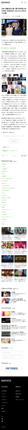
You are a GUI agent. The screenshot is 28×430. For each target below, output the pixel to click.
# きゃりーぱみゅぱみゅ (7, 178)
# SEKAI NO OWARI (6, 197)
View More (14, 141)
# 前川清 (3, 212)
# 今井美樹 (3, 169)
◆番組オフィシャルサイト (10, 150)
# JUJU (3, 193)
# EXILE (3, 173)
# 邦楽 (2, 224)
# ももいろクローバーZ (6, 217)
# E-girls (3, 166)
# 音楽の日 (3, 164)
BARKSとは (18, 390)
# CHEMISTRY (4, 181)
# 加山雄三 (3, 176)
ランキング (3, 396)
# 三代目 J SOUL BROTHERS (8, 188)
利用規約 (17, 396)
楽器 (2, 408)
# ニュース (3, 221)
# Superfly (4, 195)
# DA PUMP (4, 200)
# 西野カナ (3, 202)
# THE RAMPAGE (5, 185)
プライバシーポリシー (20, 399)
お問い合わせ (18, 393)
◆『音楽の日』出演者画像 (8, 48)
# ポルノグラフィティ (6, 209)
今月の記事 (3, 390)
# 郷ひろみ (3, 183)
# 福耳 (2, 207)
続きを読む (24, 155)
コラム (2, 405)
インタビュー (4, 399)
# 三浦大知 (3, 214)
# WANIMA (3, 219)
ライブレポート (4, 402)
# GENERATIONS (5, 190)
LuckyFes (3, 411)
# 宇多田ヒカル (5, 171)
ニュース (3, 393)
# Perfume (4, 205)
